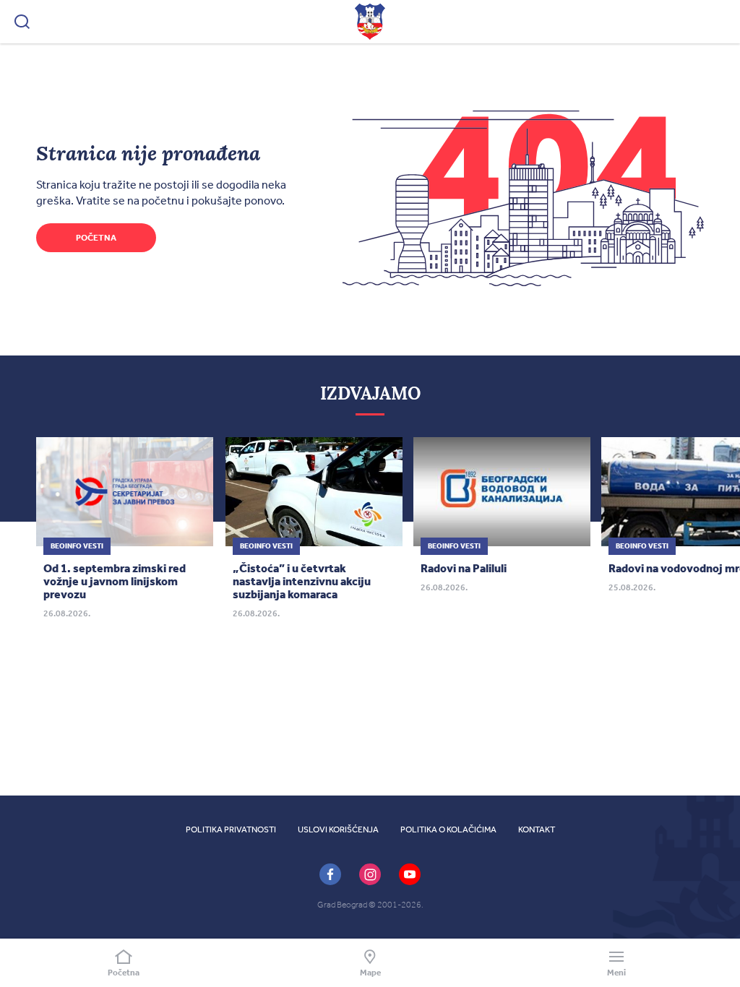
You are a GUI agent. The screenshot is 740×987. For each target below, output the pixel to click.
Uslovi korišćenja (338, 829)
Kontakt (536, 829)
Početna (96, 238)
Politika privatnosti (231, 829)
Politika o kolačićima (448, 829)
